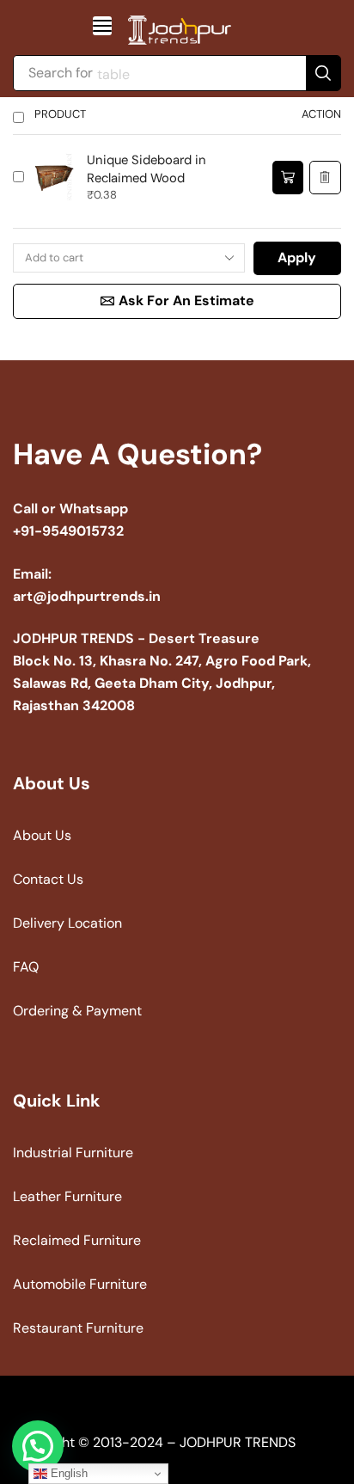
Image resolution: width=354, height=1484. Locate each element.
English (67, 1473)
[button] (102, 25)
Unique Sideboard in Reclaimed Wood (146, 169)
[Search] (323, 73)
